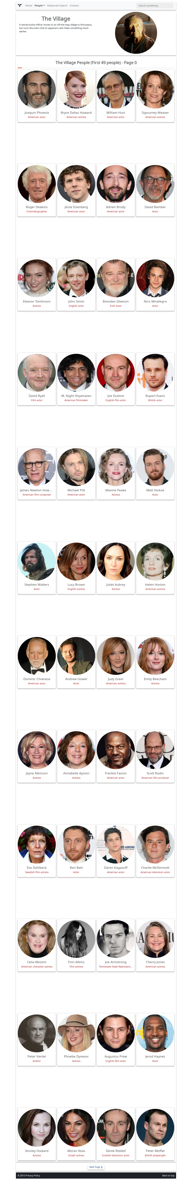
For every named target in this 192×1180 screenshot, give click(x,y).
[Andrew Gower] (76, 656)
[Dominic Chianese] (37, 656)
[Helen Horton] (155, 562)
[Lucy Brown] (76, 562)
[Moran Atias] (76, 1128)
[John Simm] (76, 278)
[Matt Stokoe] (155, 467)
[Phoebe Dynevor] (76, 1033)
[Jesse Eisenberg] (76, 184)
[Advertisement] (96, 143)
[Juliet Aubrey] (116, 562)
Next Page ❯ (96, 1166)
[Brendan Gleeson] (116, 278)
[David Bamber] (155, 184)
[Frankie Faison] (116, 750)
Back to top (168, 1175)
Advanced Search (57, 5)
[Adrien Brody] (116, 184)
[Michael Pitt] (76, 467)
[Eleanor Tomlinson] (37, 278)
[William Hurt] (116, 90)
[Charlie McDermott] (155, 845)
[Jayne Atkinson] (37, 750)
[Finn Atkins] (76, 939)
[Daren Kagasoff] (116, 845)
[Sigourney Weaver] (155, 90)
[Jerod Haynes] (155, 1033)
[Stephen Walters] (37, 562)
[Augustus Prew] (116, 1033)
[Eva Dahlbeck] (37, 845)
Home (28, 5)
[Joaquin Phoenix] (37, 90)
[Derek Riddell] (116, 1128)
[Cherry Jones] (155, 939)
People (39, 5)
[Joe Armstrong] (116, 939)
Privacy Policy (33, 1175)
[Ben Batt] (76, 845)
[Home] (20, 6)
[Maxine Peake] (116, 467)
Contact (74, 5)
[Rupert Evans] (155, 373)
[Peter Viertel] (37, 1033)
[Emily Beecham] (155, 656)
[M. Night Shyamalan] (76, 373)
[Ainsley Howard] (37, 1128)
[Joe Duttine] (116, 373)
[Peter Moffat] (155, 1128)
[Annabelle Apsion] (76, 750)
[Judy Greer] (116, 656)
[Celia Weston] (37, 939)
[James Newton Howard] (37, 467)
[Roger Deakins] (37, 184)
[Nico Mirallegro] (155, 278)
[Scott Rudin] (155, 750)
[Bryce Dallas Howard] (76, 90)
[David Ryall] (37, 373)
